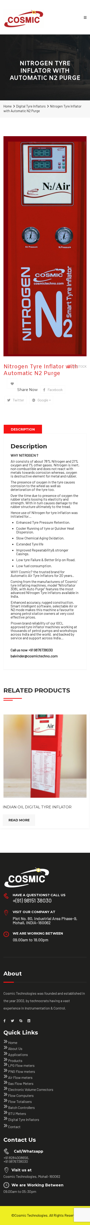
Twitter (18, 400)
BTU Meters (17, 1113)
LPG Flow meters (21, 1065)
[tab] (23, 429)
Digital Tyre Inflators (31, 106)
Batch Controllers (21, 1107)
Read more (19, 820)
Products (15, 1060)
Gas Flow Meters (20, 1083)
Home (7, 106)
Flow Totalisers (20, 1101)
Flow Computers (21, 1095)
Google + (44, 400)
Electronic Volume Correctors (30, 1089)
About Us (15, 1048)
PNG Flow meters (21, 1071)
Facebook (55, 389)
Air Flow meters (20, 1077)
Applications (18, 1054)
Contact (14, 1126)
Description (23, 429)
